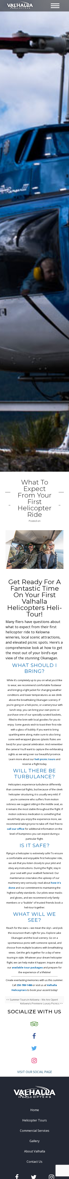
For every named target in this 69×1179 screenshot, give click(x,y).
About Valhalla (34, 1151)
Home (34, 1110)
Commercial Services (34, 1131)
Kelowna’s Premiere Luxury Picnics (39, 1003)
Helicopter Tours (34, 1120)
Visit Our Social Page (34, 1072)
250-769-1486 (25, 985)
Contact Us (34, 1161)
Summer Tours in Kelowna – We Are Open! (34, 999)
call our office (15, 829)
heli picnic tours (44, 759)
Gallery (34, 1141)
